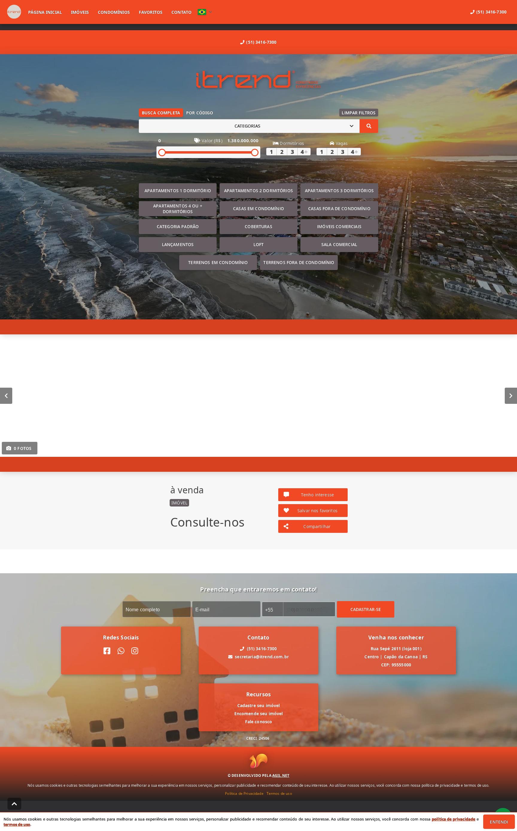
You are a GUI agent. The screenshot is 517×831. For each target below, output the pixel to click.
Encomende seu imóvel (258, 713)
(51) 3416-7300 (261, 42)
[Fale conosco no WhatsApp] (121, 651)
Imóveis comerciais (339, 226)
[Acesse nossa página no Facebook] (107, 651)
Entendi (499, 822)
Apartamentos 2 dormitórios (258, 190)
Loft (258, 244)
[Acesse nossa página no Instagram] (134, 651)
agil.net (280, 775)
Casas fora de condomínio (339, 208)
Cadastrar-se (365, 609)
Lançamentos (178, 244)
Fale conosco (258, 721)
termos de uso (17, 824)
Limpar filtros (358, 113)
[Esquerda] (6, 395)
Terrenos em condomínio (218, 262)
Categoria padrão (178, 226)
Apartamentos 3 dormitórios (339, 190)
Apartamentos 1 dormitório (178, 190)
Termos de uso (279, 793)
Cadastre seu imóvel (258, 705)
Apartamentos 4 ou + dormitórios (177, 208)
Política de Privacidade (244, 793)
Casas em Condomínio (258, 208)
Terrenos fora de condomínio (298, 262)
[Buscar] (369, 126)
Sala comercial (339, 244)
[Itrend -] (258, 80)
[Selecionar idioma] (204, 12)
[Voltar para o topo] (14, 804)
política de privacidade (453, 819)
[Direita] (511, 395)
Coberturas (258, 226)
